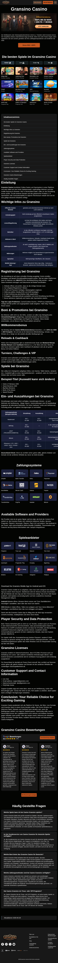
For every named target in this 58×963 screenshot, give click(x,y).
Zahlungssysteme (9, 148)
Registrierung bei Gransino (12, 133)
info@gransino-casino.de (52, 947)
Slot (49, 62)
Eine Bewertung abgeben (47, 737)
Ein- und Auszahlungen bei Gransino (15, 145)
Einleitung (7, 126)
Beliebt (7, 62)
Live (20, 62)
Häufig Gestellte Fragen (11, 179)
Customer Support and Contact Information (17, 167)
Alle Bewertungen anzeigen (29, 795)
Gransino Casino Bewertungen (13, 175)
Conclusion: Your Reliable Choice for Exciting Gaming (20, 171)
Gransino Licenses (9, 163)
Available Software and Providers (14, 152)
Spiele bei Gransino (10, 141)
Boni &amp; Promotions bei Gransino (15, 137)
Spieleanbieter (8, 156)
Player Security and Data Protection (14, 160)
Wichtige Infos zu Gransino (12, 129)
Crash (35, 62)
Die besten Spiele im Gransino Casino (15, 122)
